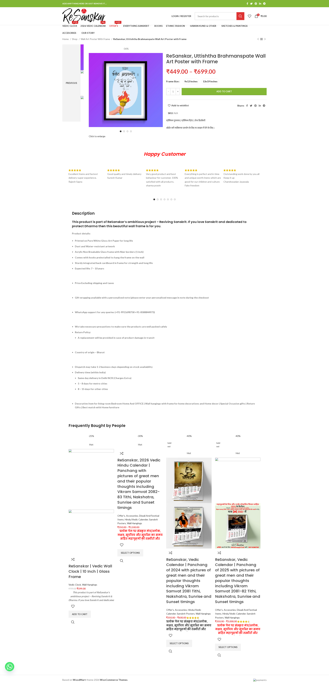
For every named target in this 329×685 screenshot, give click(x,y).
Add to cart (224, 91)
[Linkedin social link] (260, 3)
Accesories (132, 515)
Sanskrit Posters (186, 613)
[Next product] (265, 39)
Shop (75, 39)
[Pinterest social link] (256, 3)
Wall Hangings (89, 584)
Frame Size (172, 81)
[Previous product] (258, 39)
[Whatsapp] (9, 666)
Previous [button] (71, 83)
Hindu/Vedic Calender (136, 519)
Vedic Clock (75, 584)
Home (65, 39)
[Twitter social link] (251, 3)
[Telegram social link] (264, 3)
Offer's (121, 515)
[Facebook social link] (247, 3)
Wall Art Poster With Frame (96, 39)
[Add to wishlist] (73, 606)
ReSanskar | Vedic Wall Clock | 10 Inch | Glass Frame (90, 571)
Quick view (73, 622)
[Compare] (73, 559)
